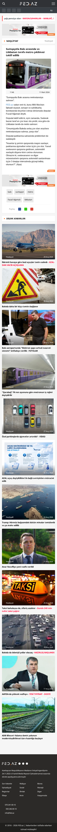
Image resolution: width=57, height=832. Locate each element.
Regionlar (6, 791)
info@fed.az (9, 813)
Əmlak (22, 791)
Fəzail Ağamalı (14, 199)
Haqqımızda (42, 795)
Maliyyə (23, 783)
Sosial (22, 787)
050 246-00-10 (11, 809)
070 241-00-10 (10, 805)
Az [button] (51, 10)
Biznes (39, 783)
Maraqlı (40, 787)
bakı (10, 192)
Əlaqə (4, 795)
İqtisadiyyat (6, 787)
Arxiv (22, 795)
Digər (39, 791)
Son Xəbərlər (7, 783)
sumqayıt (20, 192)
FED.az (9, 105)
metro (30, 192)
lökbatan (28, 199)
